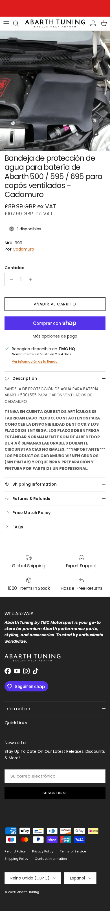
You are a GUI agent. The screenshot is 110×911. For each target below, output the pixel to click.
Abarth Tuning (28, 892)
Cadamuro (23, 249)
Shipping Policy (16, 858)
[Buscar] (18, 23)
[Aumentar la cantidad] (32, 279)
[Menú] (6, 23)
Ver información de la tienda (35, 361)
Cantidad (15, 268)
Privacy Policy (42, 851)
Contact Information (51, 858)
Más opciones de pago (55, 336)
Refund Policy (15, 851)
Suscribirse (55, 793)
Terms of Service (73, 851)
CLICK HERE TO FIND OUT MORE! (66, 8)
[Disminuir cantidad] (10, 279)
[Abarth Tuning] (55, 23)
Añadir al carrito (55, 304)
